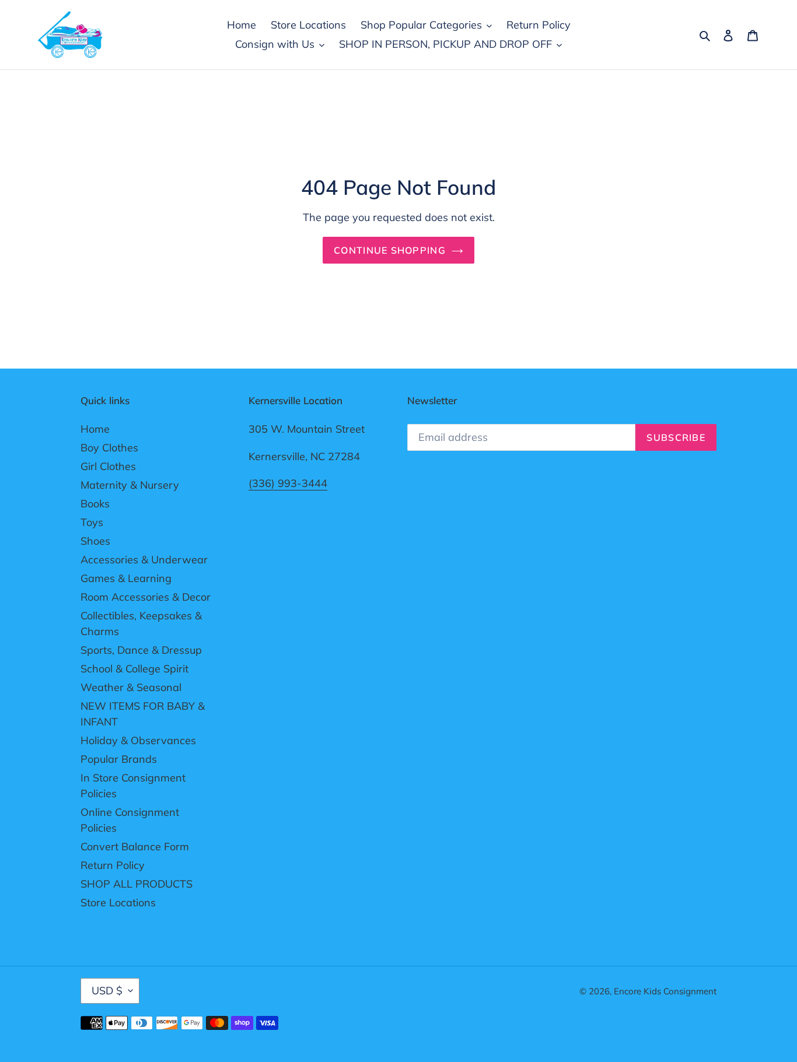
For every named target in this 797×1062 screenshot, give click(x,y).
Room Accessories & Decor (146, 597)
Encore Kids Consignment (665, 991)
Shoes (95, 541)
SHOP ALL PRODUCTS (137, 884)
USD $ (107, 990)
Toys (92, 522)
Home (95, 429)
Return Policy (113, 865)
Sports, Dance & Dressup (141, 650)
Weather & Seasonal (131, 687)
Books (95, 503)
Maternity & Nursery (130, 485)
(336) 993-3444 (288, 483)
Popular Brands (119, 759)
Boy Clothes (109, 447)
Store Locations (118, 902)
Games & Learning (126, 578)
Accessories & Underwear (144, 559)
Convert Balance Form (135, 846)
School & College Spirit (134, 668)
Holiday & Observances (138, 740)
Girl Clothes (108, 466)
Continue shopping (390, 250)
